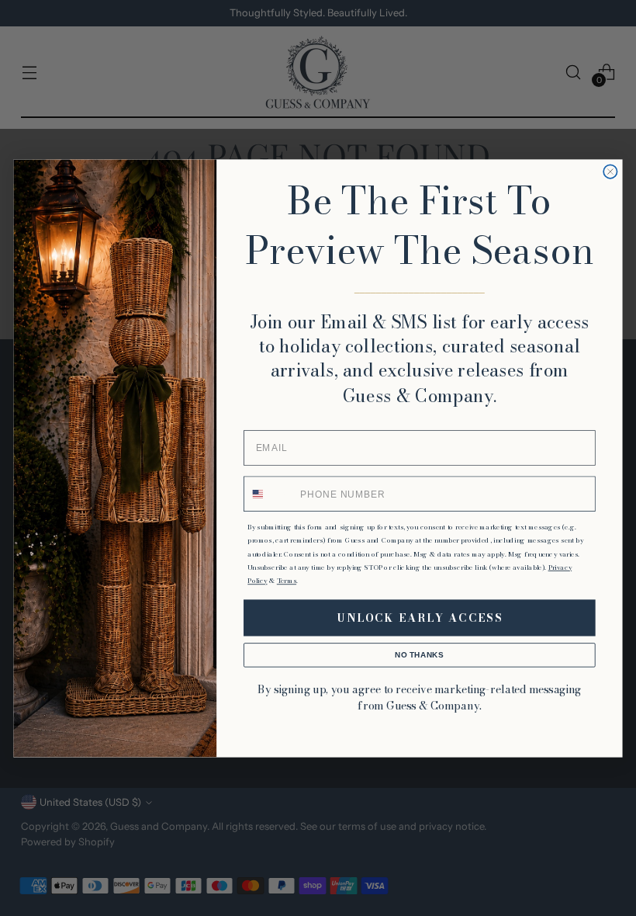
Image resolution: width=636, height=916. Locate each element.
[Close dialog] (610, 171)
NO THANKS (419, 654)
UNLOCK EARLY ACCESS (420, 617)
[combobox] (269, 493)
